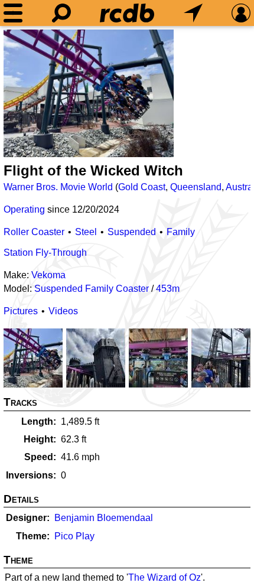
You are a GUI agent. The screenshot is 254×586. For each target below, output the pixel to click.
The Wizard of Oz (164, 577)
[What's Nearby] (193, 13)
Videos (63, 311)
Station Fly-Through (45, 253)
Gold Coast (141, 187)
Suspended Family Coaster (91, 289)
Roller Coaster (34, 232)
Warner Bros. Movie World (58, 187)
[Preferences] (241, 13)
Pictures (21, 311)
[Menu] (13, 13)
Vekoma (48, 275)
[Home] (127, 13)
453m (168, 289)
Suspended (132, 232)
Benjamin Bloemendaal (103, 518)
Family (181, 232)
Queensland (196, 187)
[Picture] (89, 93)
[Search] (61, 13)
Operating (24, 209)
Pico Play (74, 536)
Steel (86, 232)
